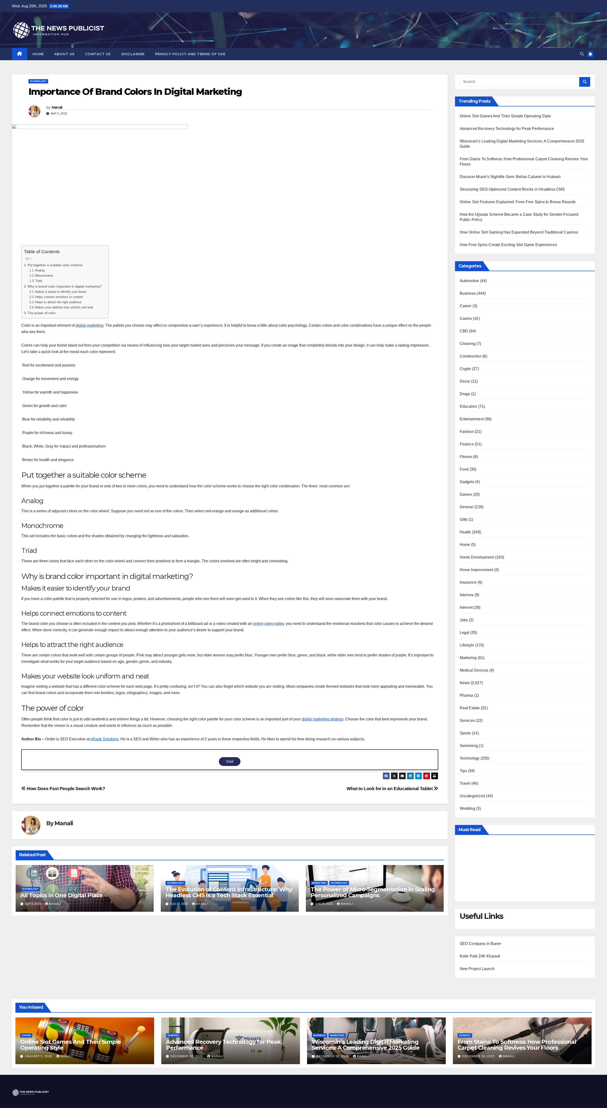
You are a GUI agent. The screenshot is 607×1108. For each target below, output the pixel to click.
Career (466, 306)
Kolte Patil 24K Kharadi (480, 956)
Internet (466, 607)
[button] (582, 54)
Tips (463, 771)
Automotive (469, 281)
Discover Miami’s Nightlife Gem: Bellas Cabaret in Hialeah (510, 177)
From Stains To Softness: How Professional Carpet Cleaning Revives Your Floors (517, 1044)
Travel (465, 783)
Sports (465, 733)
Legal (464, 633)
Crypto (465, 369)
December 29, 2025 (333, 1056)
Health (465, 532)
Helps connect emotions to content (59, 297)
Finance (467, 444)
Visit (229, 762)
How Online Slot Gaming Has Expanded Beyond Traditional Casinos (519, 232)
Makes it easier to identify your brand (61, 291)
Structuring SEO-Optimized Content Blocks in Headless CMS (512, 189)
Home (38, 54)
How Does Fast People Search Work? (65, 788)
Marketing (319, 883)
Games (466, 494)
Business (468, 293)
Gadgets (467, 482)
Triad (39, 281)
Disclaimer (133, 54)
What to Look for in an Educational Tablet (390, 788)
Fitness (466, 457)
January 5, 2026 (39, 1056)
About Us (64, 54)
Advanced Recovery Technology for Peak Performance (507, 129)
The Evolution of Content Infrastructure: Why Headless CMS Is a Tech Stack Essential (229, 892)
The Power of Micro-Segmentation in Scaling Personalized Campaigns (373, 892)
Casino (466, 318)
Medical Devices (474, 670)
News (465, 683)
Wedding (467, 808)
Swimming (469, 746)
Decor (465, 381)
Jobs (464, 620)
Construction (471, 356)
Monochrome (44, 275)
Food (464, 469)
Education (468, 406)
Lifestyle (467, 645)
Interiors (467, 595)
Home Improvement (476, 570)
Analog (40, 270)
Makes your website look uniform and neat (64, 307)
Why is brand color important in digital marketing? (66, 286)
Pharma (466, 695)
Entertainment (472, 419)
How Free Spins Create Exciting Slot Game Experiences (508, 245)
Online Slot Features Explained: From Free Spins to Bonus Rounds (518, 202)
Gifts (464, 519)
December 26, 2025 (479, 1056)
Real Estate (470, 708)
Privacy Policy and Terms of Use (190, 54)
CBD (464, 331)
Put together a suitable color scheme (55, 265)
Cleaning (468, 344)
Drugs (465, 394)
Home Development (477, 557)
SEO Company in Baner (480, 944)
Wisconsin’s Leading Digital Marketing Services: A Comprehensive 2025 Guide (365, 1044)
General (467, 507)
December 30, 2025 (187, 1056)
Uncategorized (472, 796)
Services (467, 721)
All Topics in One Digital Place (61, 895)
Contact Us (98, 54)
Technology (38, 81)
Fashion (467, 432)
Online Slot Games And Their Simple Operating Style (505, 116)
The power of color (42, 313)
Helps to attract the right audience (59, 302)
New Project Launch (477, 969)
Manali (57, 107)
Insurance (468, 582)
